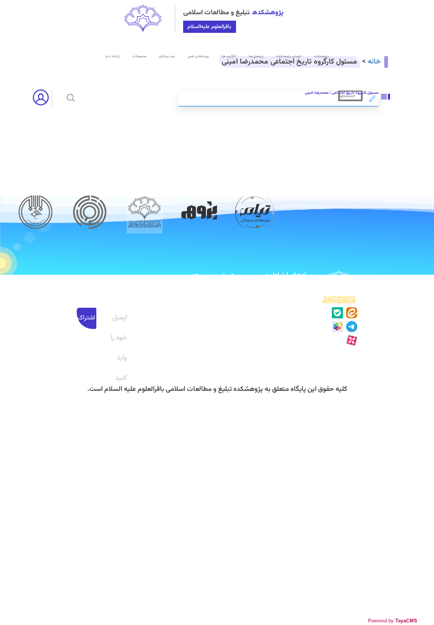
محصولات (139, 56)
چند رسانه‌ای (167, 56)
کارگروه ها (229, 56)
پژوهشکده (321, 56)
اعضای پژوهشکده (288, 56)
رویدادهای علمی (198, 56)
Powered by (392, 620)
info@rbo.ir (291, 343)
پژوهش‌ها (256, 56)
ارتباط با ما (112, 56)
